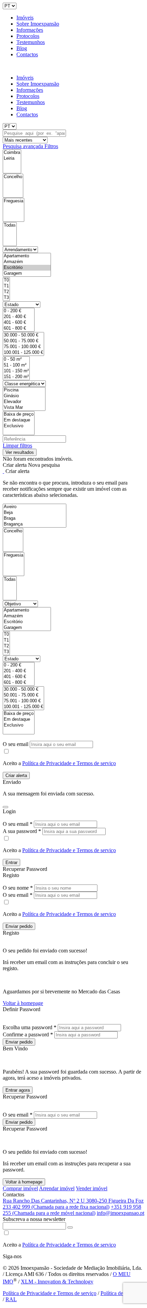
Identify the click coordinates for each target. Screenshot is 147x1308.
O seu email (16, 744)
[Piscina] (24, 390)
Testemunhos (30, 42)
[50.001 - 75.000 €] (23, 341)
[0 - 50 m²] (16, 359)
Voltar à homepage (23, 1003)
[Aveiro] (34, 507)
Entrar (11, 862)
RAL (11, 1299)
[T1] (6, 286)
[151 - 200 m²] (16, 377)
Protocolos (27, 36)
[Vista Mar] (24, 408)
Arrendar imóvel (57, 1188)
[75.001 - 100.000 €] (23, 347)
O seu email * (17, 824)
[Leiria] (12, 158)
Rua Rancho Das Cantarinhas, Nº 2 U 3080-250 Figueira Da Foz (73, 1201)
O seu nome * (18, 888)
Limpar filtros (17, 445)
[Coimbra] (12, 153)
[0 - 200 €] (18, 311)
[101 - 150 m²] (16, 371)
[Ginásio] (24, 396)
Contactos (27, 54)
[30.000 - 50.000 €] (23, 335)
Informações (29, 30)
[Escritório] (27, 268)
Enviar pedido (18, 926)
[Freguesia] (13, 201)
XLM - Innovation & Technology (57, 1281)
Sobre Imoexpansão (37, 24)
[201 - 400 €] (18, 317)
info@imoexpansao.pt (120, 1213)
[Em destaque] (18, 420)
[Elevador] (24, 402)
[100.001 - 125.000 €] (23, 353)
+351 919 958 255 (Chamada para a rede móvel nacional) (72, 1210)
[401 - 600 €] (18, 323)
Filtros (51, 146)
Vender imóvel (91, 1188)
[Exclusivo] (18, 426)
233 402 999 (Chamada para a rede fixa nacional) (56, 1207)
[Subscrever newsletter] (70, 1227)
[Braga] (34, 518)
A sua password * (22, 831)
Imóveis (25, 17)
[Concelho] (13, 177)
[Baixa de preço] (18, 414)
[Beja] (34, 513)
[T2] (6, 292)
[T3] (6, 298)
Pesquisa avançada (23, 146)
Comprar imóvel (20, 1188)
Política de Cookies (121, 1293)
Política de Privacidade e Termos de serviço (69, 763)
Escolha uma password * (29, 1027)
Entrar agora (17, 1090)
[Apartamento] (27, 256)
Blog (21, 48)
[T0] (6, 280)
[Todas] (9, 225)
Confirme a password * (28, 1034)
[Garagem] (27, 273)
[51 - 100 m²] (16, 365)
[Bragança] (34, 524)
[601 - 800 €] (18, 328)
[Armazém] (27, 262)
